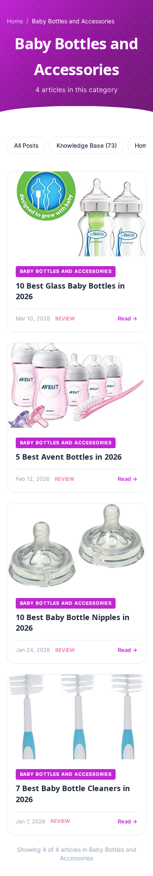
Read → (127, 318)
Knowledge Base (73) (87, 145)
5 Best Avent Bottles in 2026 (69, 457)
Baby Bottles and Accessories (66, 271)
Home (15, 21)
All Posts (26, 145)
